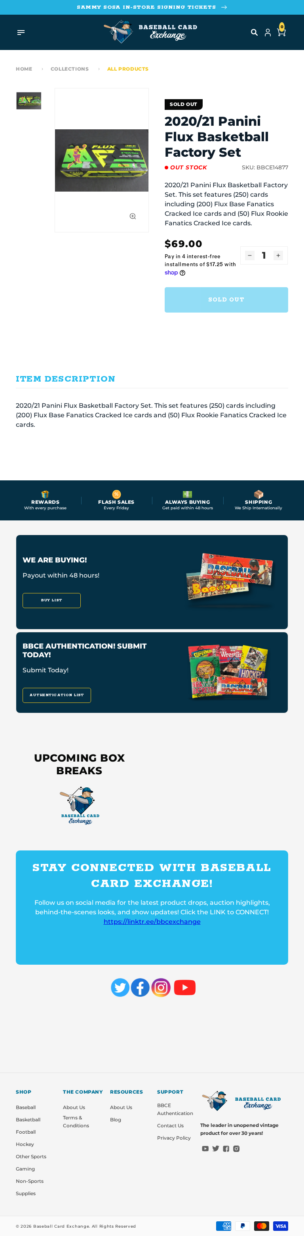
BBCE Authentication (175, 1109)
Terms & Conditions (76, 1122)
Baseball (26, 1107)
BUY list (51, 600)
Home (24, 69)
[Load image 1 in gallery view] (28, 100)
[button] (254, 32)
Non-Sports (30, 1181)
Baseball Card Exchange (61, 1226)
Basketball (28, 1120)
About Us (74, 1107)
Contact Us (170, 1126)
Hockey (25, 1144)
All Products (128, 69)
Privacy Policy (174, 1138)
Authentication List (56, 695)
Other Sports (31, 1156)
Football (26, 1132)
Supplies (26, 1193)
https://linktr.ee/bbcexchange (152, 921)
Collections (70, 69)
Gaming (25, 1169)
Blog (115, 1120)
